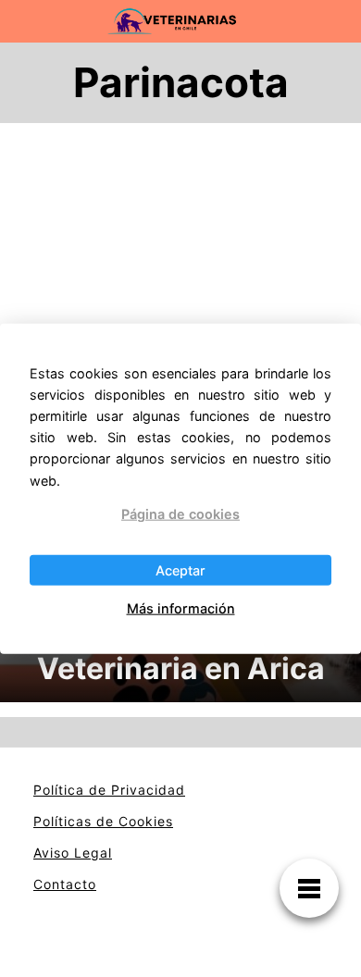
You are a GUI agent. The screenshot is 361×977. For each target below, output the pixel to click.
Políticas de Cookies (103, 821)
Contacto (64, 884)
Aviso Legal (72, 852)
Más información (181, 608)
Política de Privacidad (109, 790)
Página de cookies (180, 513)
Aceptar (180, 570)
